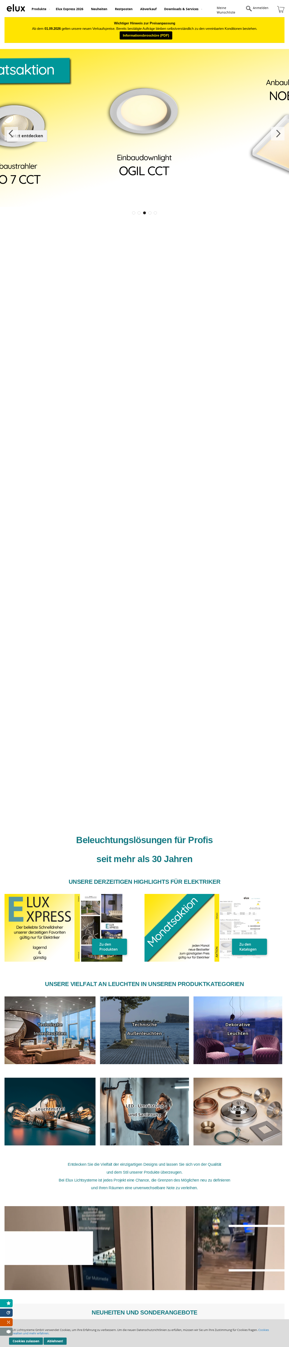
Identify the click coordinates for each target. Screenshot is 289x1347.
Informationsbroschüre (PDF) (146, 35)
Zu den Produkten (108, 947)
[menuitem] (40, 9)
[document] (144, 1333)
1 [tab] (133, 212)
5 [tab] (155, 212)
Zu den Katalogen (247, 947)
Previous (11, 133)
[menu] (125, 8)
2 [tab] (139, 212)
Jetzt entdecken (27, 136)
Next (277, 133)
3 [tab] (144, 212)
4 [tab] (149, 212)
